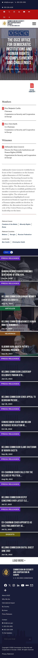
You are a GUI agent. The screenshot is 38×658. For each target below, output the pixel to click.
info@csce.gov (8, 2)
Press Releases (7, 614)
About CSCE (6, 595)
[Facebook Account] (4, 12)
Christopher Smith (18, 242)
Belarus (4, 234)
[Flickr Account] (29, 12)
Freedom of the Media (9, 224)
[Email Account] (4, 17)
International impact (8, 603)
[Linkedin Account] (19, 12)
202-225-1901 (21, 2)
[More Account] (9, 17)
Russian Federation (25, 234)
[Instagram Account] (14, 12)
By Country (5, 606)
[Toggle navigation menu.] (34, 23)
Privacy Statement (8, 654)
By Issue (4, 610)
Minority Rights (25, 224)
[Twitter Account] (9, 12)
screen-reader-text (19, 268)
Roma (4, 227)
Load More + (19, 560)
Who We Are (6, 599)
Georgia (12, 234)
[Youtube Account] (24, 12)
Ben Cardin (6, 242)
